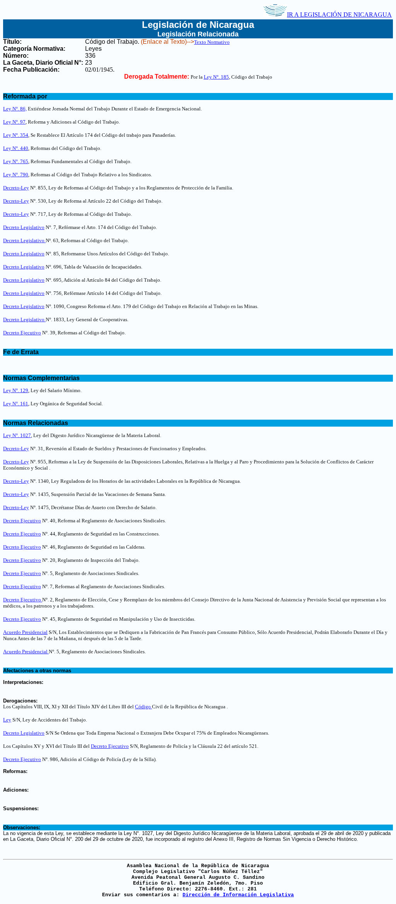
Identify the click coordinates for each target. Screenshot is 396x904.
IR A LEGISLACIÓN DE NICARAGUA (339, 14)
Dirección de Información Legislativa (238, 895)
